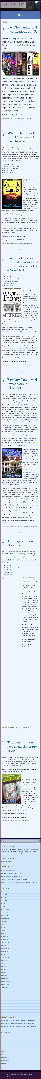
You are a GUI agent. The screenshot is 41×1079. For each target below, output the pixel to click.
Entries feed (4, 1057)
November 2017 (5, 915)
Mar (3, 27)
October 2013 (4, 1008)
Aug (3, 132)
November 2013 (5, 1005)
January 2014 (4, 1002)
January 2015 (4, 978)
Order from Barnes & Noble (11, 166)
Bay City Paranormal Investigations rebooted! (22, 384)
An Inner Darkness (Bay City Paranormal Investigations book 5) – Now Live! (22, 264)
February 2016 (5, 948)
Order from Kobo (8, 172)
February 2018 (5, 909)
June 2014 (3, 993)
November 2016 (5, 939)
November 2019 (5, 892)
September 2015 (5, 957)
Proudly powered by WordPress (14, 1074)
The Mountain (32, 1023)
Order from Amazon (9, 164)
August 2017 (4, 921)
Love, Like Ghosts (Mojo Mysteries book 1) (11, 873)
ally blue (13, 5)
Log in (2, 1054)
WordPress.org (5, 1063)
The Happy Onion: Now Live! (20, 543)
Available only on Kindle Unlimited (12, 115)
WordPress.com (10, 1076)
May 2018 (3, 903)
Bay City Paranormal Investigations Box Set (23, 29)
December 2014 (5, 981)
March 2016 (4, 945)
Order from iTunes (9, 170)
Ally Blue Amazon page (6, 861)
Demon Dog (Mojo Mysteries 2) (9, 870)
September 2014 (5, 990)
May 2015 (3, 969)
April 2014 (3, 996)
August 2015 (4, 960)
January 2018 (4, 912)
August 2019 (4, 894)
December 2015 (5, 951)
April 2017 (3, 930)
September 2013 (5, 1011)
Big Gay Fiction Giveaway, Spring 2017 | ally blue (13, 1020)
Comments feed (5, 1060)
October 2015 (4, 954)
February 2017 (5, 933)
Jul (3, 540)
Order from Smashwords (11, 168)
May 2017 (3, 927)
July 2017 (3, 924)
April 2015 (3, 972)
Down (34, 1026)
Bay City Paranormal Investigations (24, 148)
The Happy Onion (31, 1020)
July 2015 (3, 963)
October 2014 (4, 987)
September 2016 (5, 942)
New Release (26, 118)
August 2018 (4, 900)
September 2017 (5, 918)
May (3, 257)
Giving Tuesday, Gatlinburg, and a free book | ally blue (14, 1023)
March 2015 (4, 975)
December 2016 (5, 936)
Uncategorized (4, 1045)
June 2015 (3, 966)
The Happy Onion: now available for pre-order (22, 746)
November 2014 (5, 984)
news (31, 118)
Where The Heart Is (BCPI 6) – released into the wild (21, 137)
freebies (25, 526)
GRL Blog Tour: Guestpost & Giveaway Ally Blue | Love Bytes (16, 1026)
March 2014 (4, 999)
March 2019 (4, 897)
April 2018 (3, 906)
